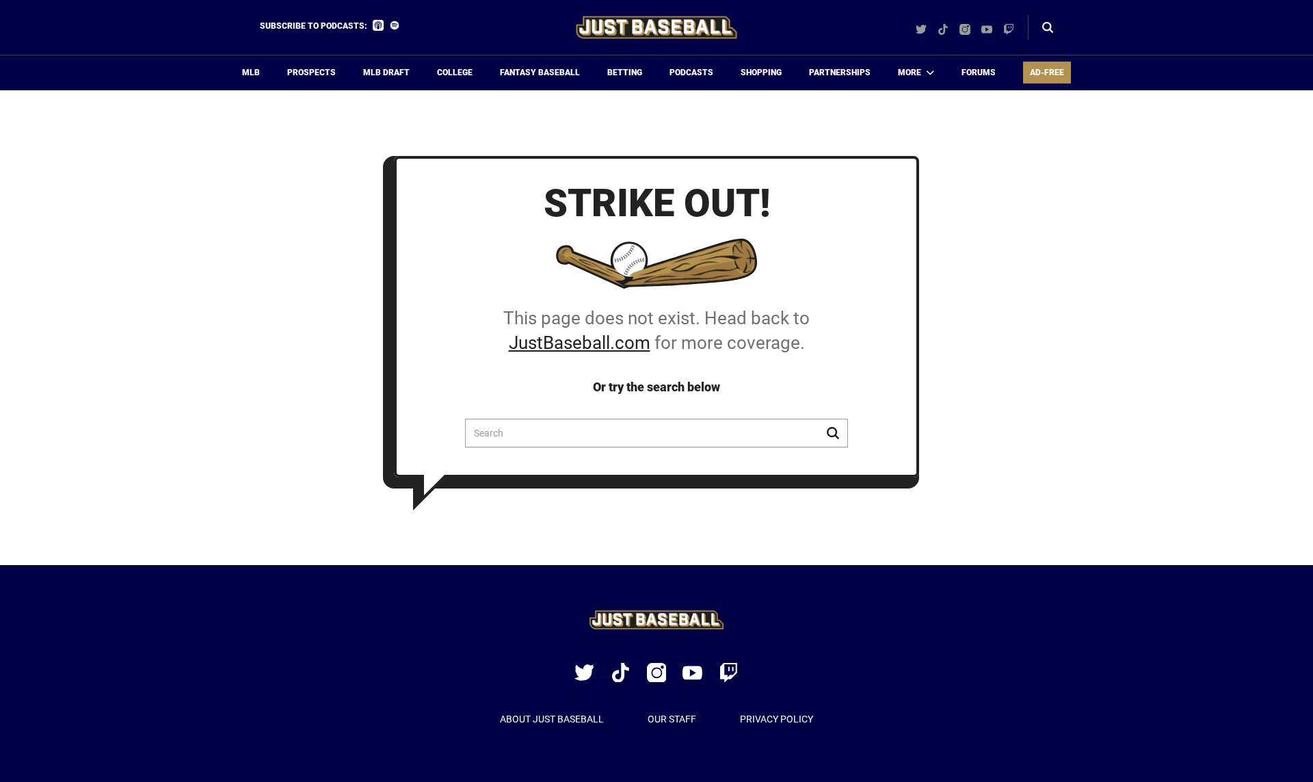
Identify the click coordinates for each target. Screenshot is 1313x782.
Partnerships (840, 72)
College (455, 72)
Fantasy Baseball (540, 72)
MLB (251, 72)
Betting (624, 72)
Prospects (311, 72)
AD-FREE (1047, 72)
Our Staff (672, 719)
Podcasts (691, 72)
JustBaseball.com (579, 343)
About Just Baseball (552, 719)
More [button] (909, 72)
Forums (978, 72)
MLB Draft (386, 72)
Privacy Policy (776, 719)
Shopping (761, 72)
